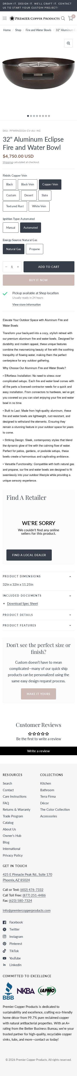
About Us (9, 829)
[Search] (63, 18)
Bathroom (47, 790)
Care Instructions (15, 796)
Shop (18, 30)
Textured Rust (15, 206)
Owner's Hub (12, 835)
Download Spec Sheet (22, 603)
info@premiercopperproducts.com (26, 910)
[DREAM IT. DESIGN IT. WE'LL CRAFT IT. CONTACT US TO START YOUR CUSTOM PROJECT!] (38, 6)
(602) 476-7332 (31, 889)
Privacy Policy (13, 855)
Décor (44, 803)
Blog (6, 842)
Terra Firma (48, 796)
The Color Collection (55, 809)
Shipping (8, 162)
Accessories (48, 816)
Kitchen (45, 783)
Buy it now (38, 280)
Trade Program (13, 816)
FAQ (6, 803)
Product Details (18, 615)
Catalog (8, 822)
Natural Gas (13, 249)
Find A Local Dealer (29, 555)
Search (7, 783)
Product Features (20, 625)
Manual (10, 227)
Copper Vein (50, 184)
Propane (34, 249)
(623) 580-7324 (20, 900)
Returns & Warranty (16, 809)
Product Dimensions (22, 576)
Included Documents (22, 595)
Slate (45, 195)
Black (9, 184)
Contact (8, 790)
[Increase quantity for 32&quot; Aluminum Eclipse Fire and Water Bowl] (18, 266)
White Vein (39, 206)
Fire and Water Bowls (38, 30)
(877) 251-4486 (34, 895)
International (11, 849)
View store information (26, 304)
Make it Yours (38, 694)
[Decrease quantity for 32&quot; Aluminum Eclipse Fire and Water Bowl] (6, 266)
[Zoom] (68, 43)
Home (7, 30)
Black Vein (27, 184)
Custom (11, 195)
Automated (31, 227)
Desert (28, 195)
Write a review (38, 751)
